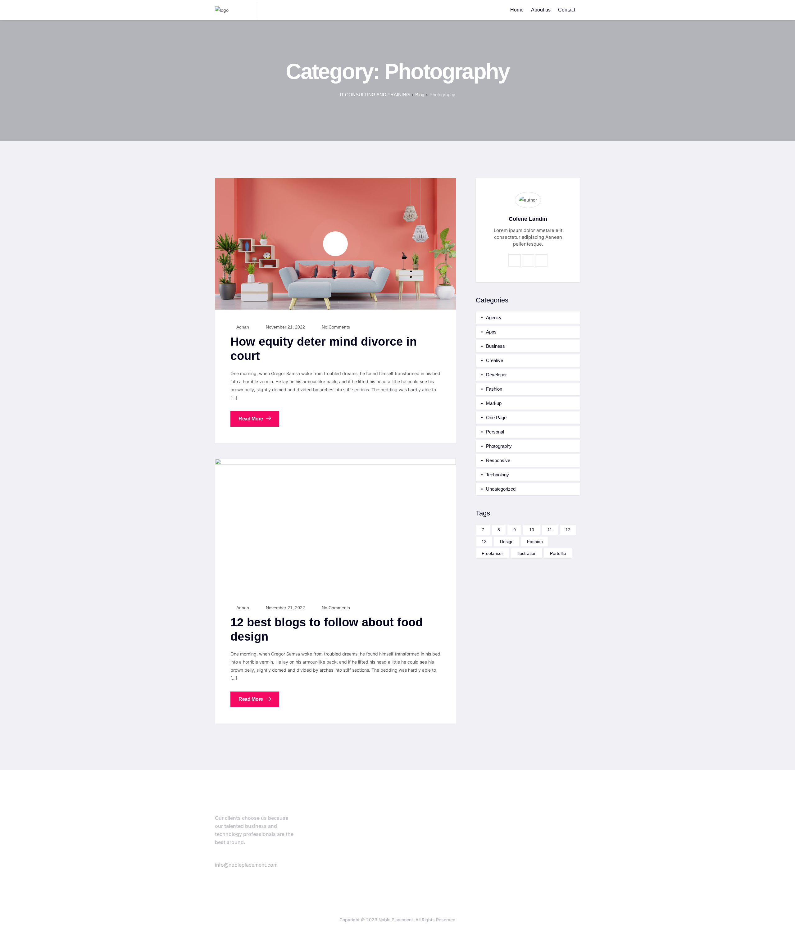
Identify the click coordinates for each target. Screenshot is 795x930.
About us (541, 9)
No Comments (335, 326)
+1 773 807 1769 (262, 856)
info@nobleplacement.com (246, 865)
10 (531, 529)
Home (517, 9)
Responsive (498, 460)
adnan (242, 326)
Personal (495, 431)
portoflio (558, 553)
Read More (251, 418)
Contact (566, 9)
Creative (494, 360)
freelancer (492, 553)
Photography (499, 446)
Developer (496, 374)
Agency (494, 317)
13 (484, 541)
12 (568, 529)
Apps (491, 331)
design (507, 541)
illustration (526, 553)
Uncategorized (501, 489)
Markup (494, 403)
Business (495, 346)
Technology (497, 474)
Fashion (494, 389)
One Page (496, 417)
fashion (535, 541)
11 (549, 529)
